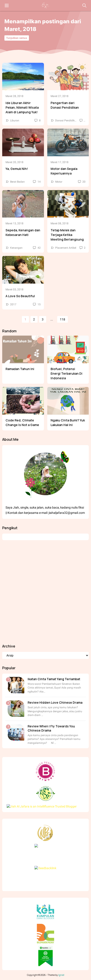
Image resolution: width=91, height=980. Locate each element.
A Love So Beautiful (20, 296)
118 (62, 319)
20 (83, 181)
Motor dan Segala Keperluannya (64, 171)
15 (38, 304)
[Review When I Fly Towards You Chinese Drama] (16, 732)
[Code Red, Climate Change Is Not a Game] (23, 401)
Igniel (61, 974)
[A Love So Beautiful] (23, 270)
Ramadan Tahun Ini (20, 369)
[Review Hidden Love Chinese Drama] (16, 708)
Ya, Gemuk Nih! (17, 169)
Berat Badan (17, 181)
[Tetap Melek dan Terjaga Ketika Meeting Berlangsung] (68, 204)
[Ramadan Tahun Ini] (23, 349)
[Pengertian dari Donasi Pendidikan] (68, 76)
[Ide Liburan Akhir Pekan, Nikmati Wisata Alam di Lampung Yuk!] (23, 76)
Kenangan (16, 247)
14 (38, 181)
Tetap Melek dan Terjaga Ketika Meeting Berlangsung (67, 234)
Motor (58, 181)
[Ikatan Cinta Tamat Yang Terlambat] (16, 685)
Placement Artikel (65, 247)
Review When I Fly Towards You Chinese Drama (51, 728)
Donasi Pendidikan (66, 120)
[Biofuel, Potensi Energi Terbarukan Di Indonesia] (68, 349)
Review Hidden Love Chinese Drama (55, 702)
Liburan (14, 120)
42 (38, 247)
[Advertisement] (45, 592)
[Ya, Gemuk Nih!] (23, 142)
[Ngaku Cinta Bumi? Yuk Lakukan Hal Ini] (68, 401)
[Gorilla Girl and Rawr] (45, 5)
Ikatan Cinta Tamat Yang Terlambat (54, 679)
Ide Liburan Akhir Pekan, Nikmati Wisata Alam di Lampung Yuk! (22, 107)
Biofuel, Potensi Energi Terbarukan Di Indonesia (66, 373)
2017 (13, 304)
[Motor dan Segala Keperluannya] (68, 142)
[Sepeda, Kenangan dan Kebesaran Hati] (23, 204)
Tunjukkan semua (16, 38)
